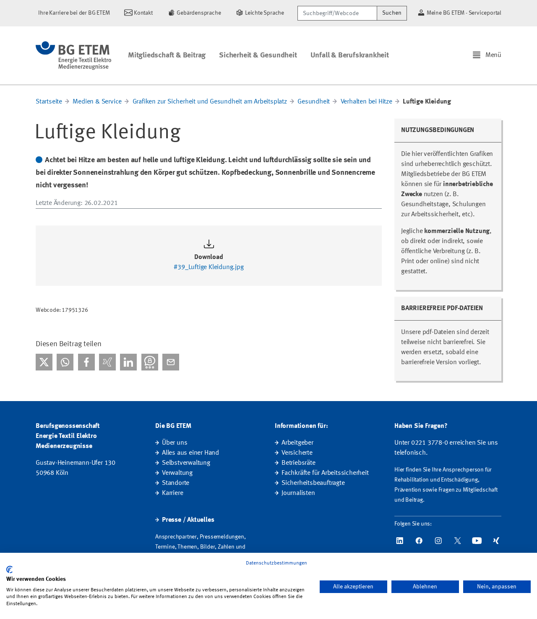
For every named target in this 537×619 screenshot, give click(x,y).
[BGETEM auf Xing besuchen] (496, 540)
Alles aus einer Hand (190, 453)
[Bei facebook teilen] (86, 362)
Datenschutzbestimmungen (276, 563)
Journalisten (298, 493)
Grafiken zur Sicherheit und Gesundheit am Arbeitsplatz (210, 101)
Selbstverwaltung (186, 463)
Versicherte (297, 453)
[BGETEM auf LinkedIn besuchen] (399, 540)
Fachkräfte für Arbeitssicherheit (325, 473)
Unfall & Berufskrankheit (349, 55)
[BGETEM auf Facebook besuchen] (419, 540)
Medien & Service (97, 101)
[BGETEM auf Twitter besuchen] (457, 540)
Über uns (174, 443)
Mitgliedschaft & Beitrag (167, 55)
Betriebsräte (298, 463)
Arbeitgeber (297, 443)
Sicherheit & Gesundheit (258, 55)
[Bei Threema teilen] (149, 362)
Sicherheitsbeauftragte (313, 483)
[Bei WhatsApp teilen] (65, 362)
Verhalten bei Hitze (366, 101)
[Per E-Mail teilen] (170, 362)
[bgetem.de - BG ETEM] (73, 55)
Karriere (172, 493)
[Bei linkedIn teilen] (128, 362)
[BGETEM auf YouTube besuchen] (477, 540)
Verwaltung (177, 473)
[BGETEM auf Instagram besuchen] (438, 540)
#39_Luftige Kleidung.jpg (208, 267)
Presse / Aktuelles (188, 520)
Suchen (391, 13)
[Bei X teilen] (44, 362)
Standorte (175, 483)
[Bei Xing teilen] (107, 362)
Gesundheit (313, 101)
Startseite (49, 101)
